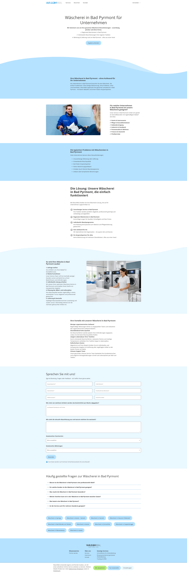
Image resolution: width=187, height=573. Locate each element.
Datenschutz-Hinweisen (76, 569)
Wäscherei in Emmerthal (102, 524)
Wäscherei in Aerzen (83, 524)
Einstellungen (127, 568)
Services (68, 3)
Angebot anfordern (93, 43)
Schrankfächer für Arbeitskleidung (106, 553)
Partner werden (73, 553)
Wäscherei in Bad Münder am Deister (59, 524)
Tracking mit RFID (102, 559)
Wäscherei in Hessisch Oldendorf (120, 518)
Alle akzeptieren (100, 568)
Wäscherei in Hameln (97, 518)
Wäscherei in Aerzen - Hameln (76, 518)
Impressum (56, 571)
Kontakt (85, 3)
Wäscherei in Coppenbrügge (124, 524)
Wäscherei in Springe (54, 518)
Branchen (77, 3)
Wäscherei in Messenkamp (56, 530)
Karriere (87, 553)
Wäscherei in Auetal (76, 530)
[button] (93, 482)
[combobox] (118, 390)
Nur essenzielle (114, 568)
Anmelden (136, 3)
